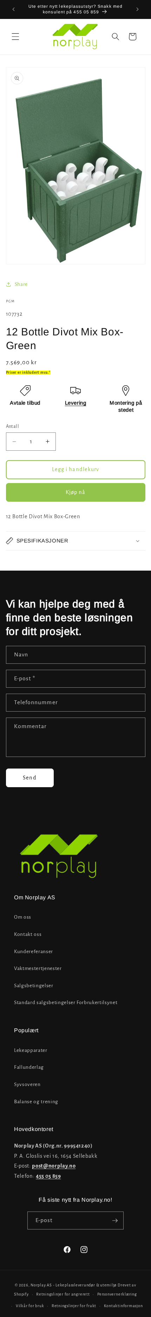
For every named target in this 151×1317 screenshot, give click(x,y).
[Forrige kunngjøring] (13, 9)
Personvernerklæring (117, 1294)
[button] (15, 36)
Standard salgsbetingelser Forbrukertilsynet (65, 1002)
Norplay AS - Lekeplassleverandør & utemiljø (74, 1285)
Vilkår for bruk (30, 1306)
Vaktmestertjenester (38, 968)
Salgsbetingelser (33, 985)
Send (29, 777)
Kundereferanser (33, 951)
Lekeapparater (30, 1050)
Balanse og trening (36, 1101)
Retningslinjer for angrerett (63, 1294)
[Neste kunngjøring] (137, 9)
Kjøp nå (76, 492)
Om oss (22, 917)
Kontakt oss (27, 934)
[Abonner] (114, 1221)
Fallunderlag (29, 1067)
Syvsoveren (27, 1084)
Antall (12, 426)
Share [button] (21, 284)
